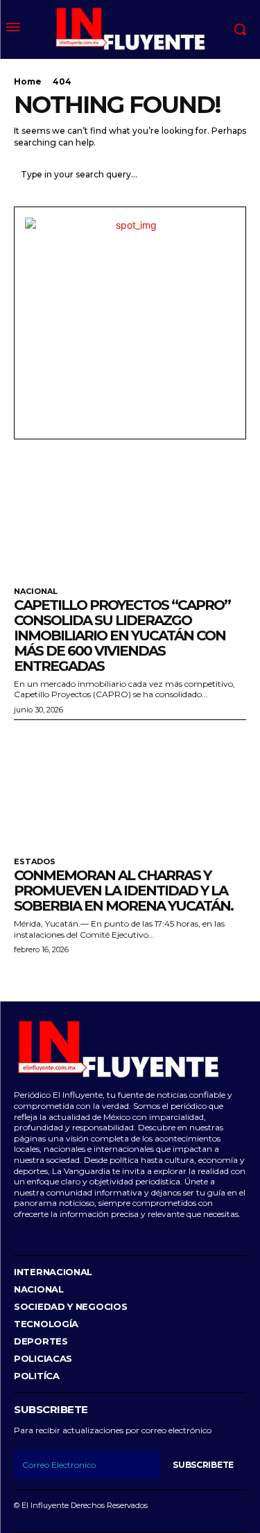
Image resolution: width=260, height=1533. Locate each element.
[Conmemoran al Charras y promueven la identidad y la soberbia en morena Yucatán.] (130, 785)
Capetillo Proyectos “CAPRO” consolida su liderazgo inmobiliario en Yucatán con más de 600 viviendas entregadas (122, 635)
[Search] (232, 174)
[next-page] (44, 975)
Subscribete (203, 1465)
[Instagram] (37, 1234)
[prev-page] (22, 975)
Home (28, 81)
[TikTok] (58, 1234)
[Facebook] (15, 1234)
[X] (79, 1234)
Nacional (36, 591)
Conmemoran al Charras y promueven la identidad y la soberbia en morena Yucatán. (123, 890)
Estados (34, 861)
